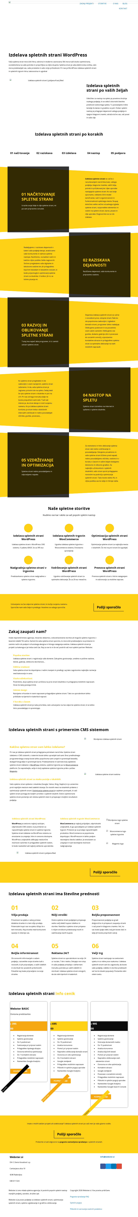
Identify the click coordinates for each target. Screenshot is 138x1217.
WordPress (34, 765)
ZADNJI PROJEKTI (87, 3)
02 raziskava (44, 153)
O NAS (115, 3)
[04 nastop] (93, 147)
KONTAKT (123, 8)
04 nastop (93, 153)
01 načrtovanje (20, 153)
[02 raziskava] (44, 147)
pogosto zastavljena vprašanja (73, 1142)
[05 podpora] (118, 147)
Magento (13, 771)
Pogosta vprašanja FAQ (79, 1196)
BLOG (125, 3)
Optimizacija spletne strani (43, 790)
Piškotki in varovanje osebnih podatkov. (86, 1209)
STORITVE (102, 3)
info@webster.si (107, 1157)
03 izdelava (69, 153)
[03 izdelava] (69, 147)
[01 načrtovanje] (20, 147)
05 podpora (118, 153)
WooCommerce (72, 765)
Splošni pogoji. (76, 1203)
